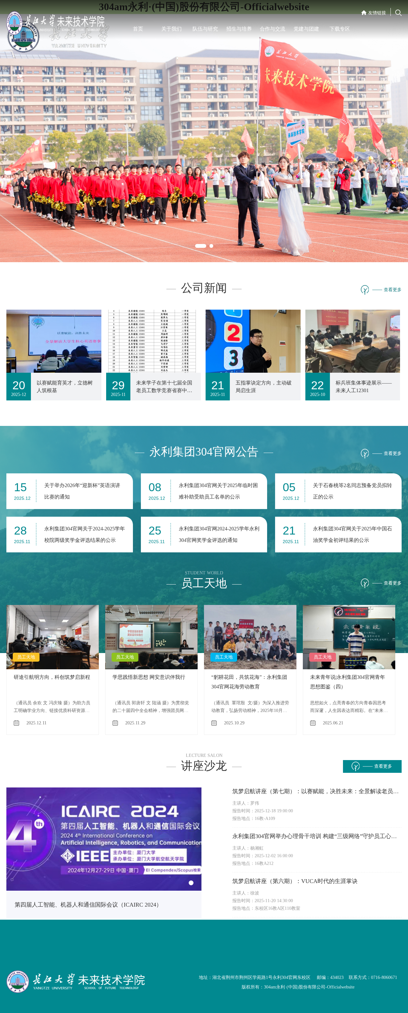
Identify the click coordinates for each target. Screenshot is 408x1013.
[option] (204, 128)
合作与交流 (272, 29)
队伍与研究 (205, 29)
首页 (138, 29)
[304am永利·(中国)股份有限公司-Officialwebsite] (60, 21)
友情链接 (377, 13)
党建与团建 (306, 29)
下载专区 (340, 29)
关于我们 (171, 29)
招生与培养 (239, 29)
